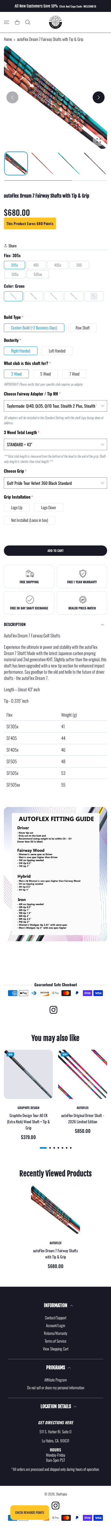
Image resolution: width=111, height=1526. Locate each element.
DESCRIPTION (15, 624)
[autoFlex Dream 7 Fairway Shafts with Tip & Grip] (55, 1209)
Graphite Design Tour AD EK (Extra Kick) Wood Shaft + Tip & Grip (28, 1121)
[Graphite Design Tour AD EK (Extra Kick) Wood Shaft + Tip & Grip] (28, 1074)
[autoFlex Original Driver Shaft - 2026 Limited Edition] (82, 1074)
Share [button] (13, 245)
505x (15, 274)
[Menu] (6, 22)
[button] (99, 97)
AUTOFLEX (83, 1108)
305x (14, 265)
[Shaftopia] (55, 22)
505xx (38, 274)
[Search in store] (27, 22)
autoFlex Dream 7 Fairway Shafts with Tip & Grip (55, 1254)
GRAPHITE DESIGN (28, 1108)
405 (36, 265)
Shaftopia (61, 1493)
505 (79, 265)
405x (57, 265)
